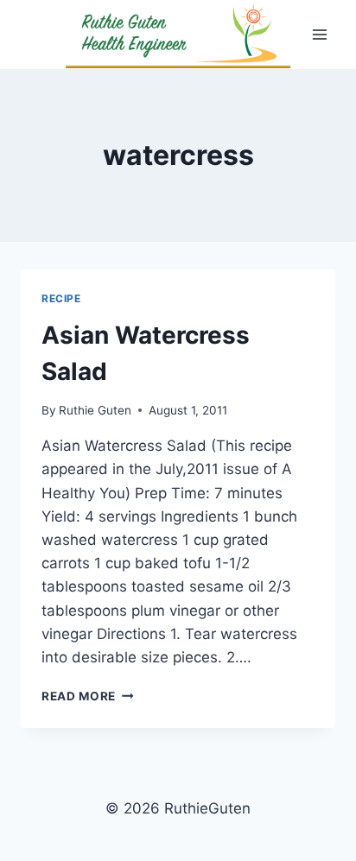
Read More (87, 696)
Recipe (61, 298)
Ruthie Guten (95, 410)
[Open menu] (319, 34)
